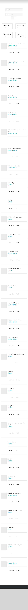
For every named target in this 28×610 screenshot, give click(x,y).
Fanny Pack (11, 388)
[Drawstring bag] (4, 444)
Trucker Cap (11, 183)
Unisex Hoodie (11, 112)
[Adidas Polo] (4, 564)
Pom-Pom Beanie (12, 285)
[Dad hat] (4, 461)
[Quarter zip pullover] (4, 254)
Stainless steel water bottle (15, 217)
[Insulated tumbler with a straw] (4, 357)
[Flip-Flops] (4, 374)
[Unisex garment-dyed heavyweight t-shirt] (4, 132)
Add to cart (11, 208)
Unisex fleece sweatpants (14, 148)
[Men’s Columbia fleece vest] (4, 322)
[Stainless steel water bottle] (4, 219)
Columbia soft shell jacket (14, 493)
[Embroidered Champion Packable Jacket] (4, 425)
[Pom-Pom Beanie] (4, 288)
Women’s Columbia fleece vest (15, 61)
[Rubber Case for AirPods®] (4, 237)
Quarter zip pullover (13, 251)
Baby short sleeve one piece (15, 544)
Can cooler (10, 527)
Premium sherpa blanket (14, 268)
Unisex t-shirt (11, 95)
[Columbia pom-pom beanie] (4, 513)
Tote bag (10, 200)
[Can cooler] (4, 530)
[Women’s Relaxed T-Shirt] (4, 80)
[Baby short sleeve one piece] (4, 547)
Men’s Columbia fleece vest (15, 320)
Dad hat (10, 459)
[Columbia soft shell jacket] (4, 496)
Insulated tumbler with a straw (16, 354)
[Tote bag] (4, 202)
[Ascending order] (21, 9)
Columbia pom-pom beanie (15, 510)
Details (17, 52)
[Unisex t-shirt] (4, 98)
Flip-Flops (10, 371)
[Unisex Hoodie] (4, 115)
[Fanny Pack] (4, 391)
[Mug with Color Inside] (4, 305)
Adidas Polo (11, 562)
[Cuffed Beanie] (4, 478)
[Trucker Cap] (4, 185)
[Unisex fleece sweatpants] (4, 151)
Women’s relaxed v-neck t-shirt (16, 44)
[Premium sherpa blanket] (4, 271)
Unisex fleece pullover (13, 165)
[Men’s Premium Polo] (4, 339)
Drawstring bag (12, 442)
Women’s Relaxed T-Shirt (14, 78)
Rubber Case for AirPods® (14, 234)
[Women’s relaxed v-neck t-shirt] (4, 46)
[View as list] (15, 17)
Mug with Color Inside (13, 303)
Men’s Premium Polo (13, 337)
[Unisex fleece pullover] (4, 168)
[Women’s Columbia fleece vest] (4, 63)
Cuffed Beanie (11, 476)
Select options (11, 52)
